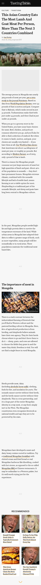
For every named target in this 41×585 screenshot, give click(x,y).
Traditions (16, 10)
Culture (5, 10)
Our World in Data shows (26, 144)
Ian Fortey (8, 37)
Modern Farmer (19, 154)
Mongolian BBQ (8, 468)
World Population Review (21, 103)
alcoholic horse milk (19, 386)
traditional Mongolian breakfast (16, 456)
